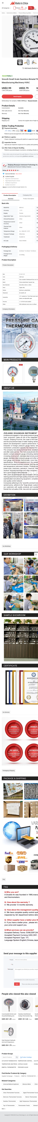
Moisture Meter (27, 1084)
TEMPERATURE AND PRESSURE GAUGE (10, 1064)
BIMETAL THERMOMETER (9, 1067)
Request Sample (32, 100)
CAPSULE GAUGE (22, 1064)
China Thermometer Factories (11, 1092)
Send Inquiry (17, 96)
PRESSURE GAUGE (23, 1067)
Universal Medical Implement (11, 1084)
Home (3, 13)
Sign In (4, 187)
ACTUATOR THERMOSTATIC (9, 1061)
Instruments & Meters (12, 13)
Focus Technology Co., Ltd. (22, 1115)
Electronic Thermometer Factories (12, 1097)
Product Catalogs (27, 1057)
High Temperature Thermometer (28, 1101)
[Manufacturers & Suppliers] (19, 3)
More (3, 1109)
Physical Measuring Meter (25, 13)
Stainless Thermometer (9, 1101)
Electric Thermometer (31, 1097)
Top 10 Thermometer (9, 1105)
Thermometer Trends (24, 1105)
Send (17, 984)
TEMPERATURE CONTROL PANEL (26, 1061)
